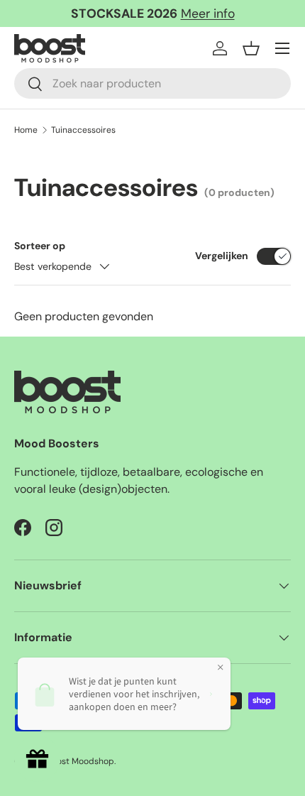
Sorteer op (39, 245)
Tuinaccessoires (83, 130)
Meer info (208, 13)
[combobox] (152, 83)
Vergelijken (221, 255)
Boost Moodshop (80, 761)
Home (26, 130)
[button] (251, 48)
